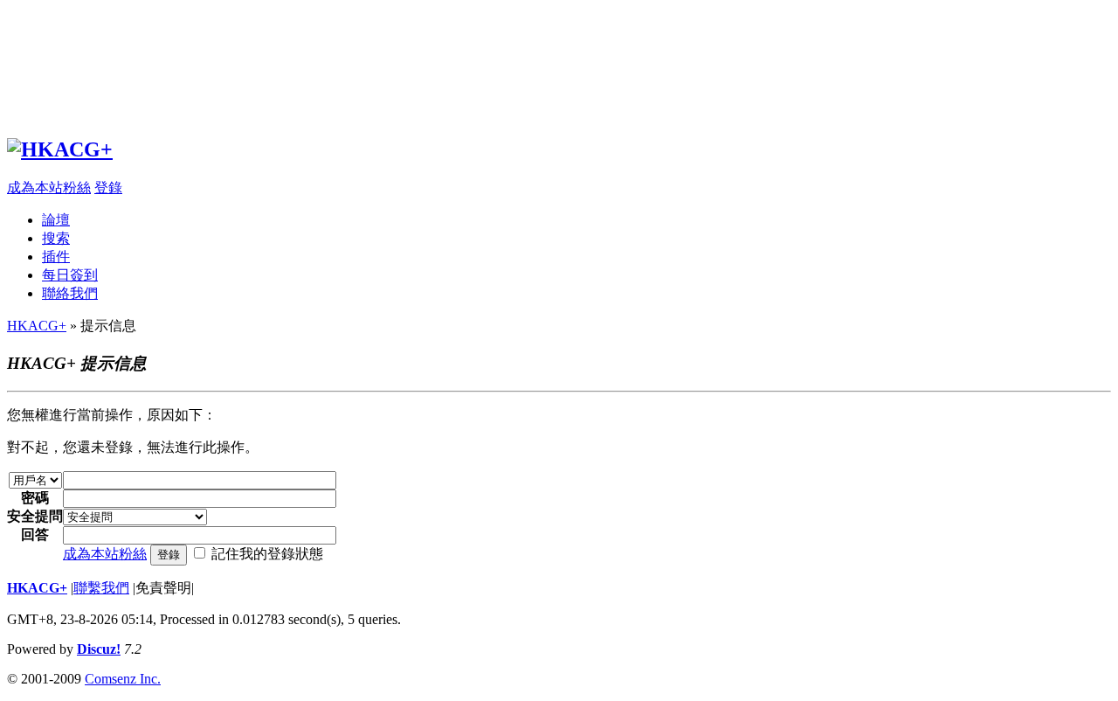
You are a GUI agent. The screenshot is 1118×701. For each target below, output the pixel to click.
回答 (35, 534)
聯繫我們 (101, 587)
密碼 (35, 497)
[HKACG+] (60, 149)
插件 (56, 256)
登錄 (108, 187)
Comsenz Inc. (123, 678)
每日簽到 (70, 274)
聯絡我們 (70, 293)
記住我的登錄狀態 (267, 553)
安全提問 (35, 516)
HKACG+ (36, 325)
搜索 (56, 238)
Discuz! (99, 649)
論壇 (56, 219)
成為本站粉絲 (49, 187)
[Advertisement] (531, 64)
